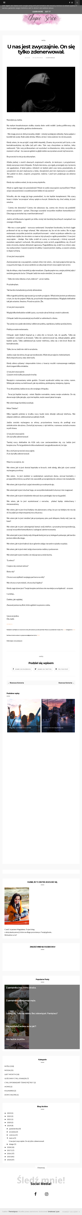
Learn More (37, 12)
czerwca (12, 1135)
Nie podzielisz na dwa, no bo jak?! (21, 1026)
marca (11, 1138)
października (13, 1129)
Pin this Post (63, 669)
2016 (9, 1153)
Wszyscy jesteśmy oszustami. (20, 728)
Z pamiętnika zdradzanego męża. (21, 1000)
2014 (9, 1160)
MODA (7, 1070)
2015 (9, 1157)
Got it (48, 12)
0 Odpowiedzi (50, 58)
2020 (9, 1122)
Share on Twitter (44, 669)
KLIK (64, 629)
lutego (11, 1144)
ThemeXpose (13, 1211)
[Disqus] (41, 769)
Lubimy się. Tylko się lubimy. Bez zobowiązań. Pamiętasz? (32, 1013)
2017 (9, 1150)
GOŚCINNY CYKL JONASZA (15, 1078)
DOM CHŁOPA (10, 1095)
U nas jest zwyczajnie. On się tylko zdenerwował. (26, 1141)
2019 (9, 1125)
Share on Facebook (23, 669)
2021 (9, 1119)
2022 (9, 1116)
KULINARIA (9, 1091)
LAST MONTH (10, 1074)
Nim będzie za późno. (15, 1039)
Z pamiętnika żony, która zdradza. (21, 987)
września (12, 1132)
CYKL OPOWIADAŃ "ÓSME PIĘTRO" (18, 1082)
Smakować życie (53, 1211)
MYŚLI (44, 40)
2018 (9, 1147)
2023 (9, 1113)
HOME (7, 1087)
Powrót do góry (70, 1212)
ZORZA (9, 624)
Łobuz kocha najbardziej (53, 728)
